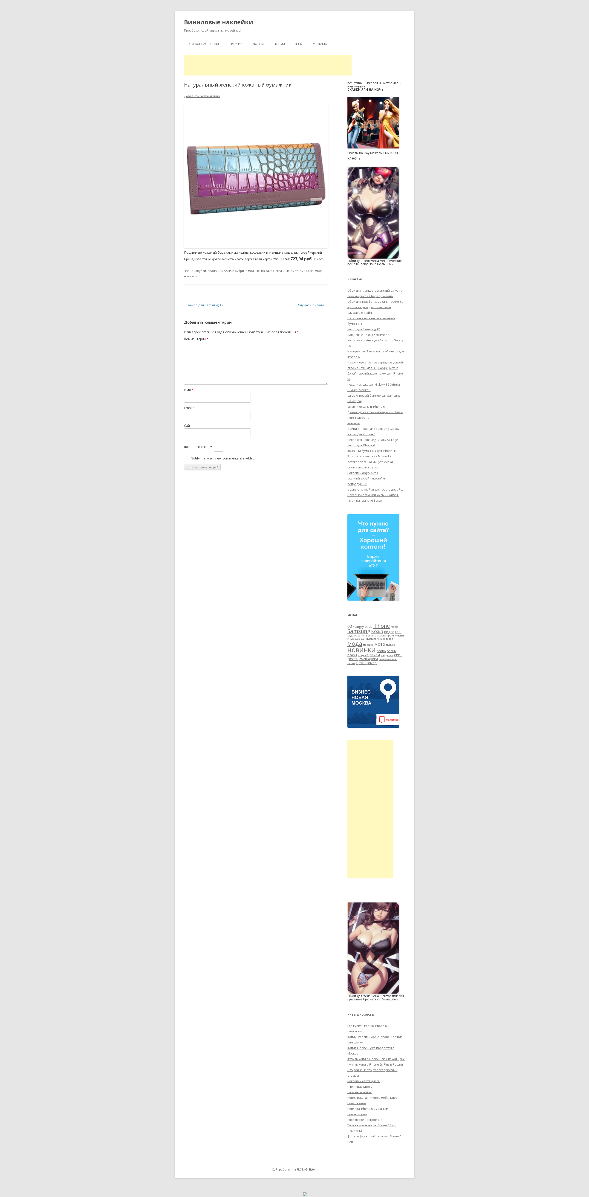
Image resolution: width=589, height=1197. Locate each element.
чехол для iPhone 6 (361, 445)
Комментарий (196, 339)
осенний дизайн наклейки (366, 478)
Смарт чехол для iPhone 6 (366, 406)
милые (371, 638)
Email (189, 408)
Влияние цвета (361, 1086)
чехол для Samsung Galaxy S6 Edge (372, 440)
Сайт (188, 425)
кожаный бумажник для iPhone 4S (372, 451)
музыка (390, 644)
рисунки (236, 44)
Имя (188, 390)
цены (299, 44)
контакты (320, 44)
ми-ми (280, 44)
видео (389, 632)
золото (372, 635)
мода (319, 271)
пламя (352, 655)
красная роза (385, 635)
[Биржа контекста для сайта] (373, 599)
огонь (381, 651)
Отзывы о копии (359, 1092)
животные (360, 635)
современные (388, 659)
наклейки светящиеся (363, 1081)
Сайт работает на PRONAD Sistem (294, 1169)
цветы (351, 663)
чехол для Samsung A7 (203, 305)
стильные (282, 271)
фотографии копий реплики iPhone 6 (374, 1136)
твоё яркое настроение (201, 44)
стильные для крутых (363, 467)
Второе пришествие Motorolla (369, 456)
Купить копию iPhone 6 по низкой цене (376, 1059)
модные (259, 44)
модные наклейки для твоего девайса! (375, 489)
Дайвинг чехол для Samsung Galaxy (373, 429)
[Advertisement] (268, 65)
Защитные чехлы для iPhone (368, 335)
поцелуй (363, 655)
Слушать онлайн (313, 305)
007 (350, 626)
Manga (394, 626)
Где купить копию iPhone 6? (367, 1026)
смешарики (368, 659)
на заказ (267, 271)
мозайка (368, 644)
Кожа (310, 271)
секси (375, 654)
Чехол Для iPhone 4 (361, 434)
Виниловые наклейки (218, 22)
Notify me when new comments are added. (223, 458)
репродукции (357, 484)
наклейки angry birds (362, 473)
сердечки (387, 655)
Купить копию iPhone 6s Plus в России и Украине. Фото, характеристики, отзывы (375, 1070)
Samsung (358, 631)
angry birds (363, 626)
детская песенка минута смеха (370, 462)
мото (379, 644)
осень (391, 651)
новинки (190, 276)
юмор (372, 663)
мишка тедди (385, 638)
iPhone (381, 625)
